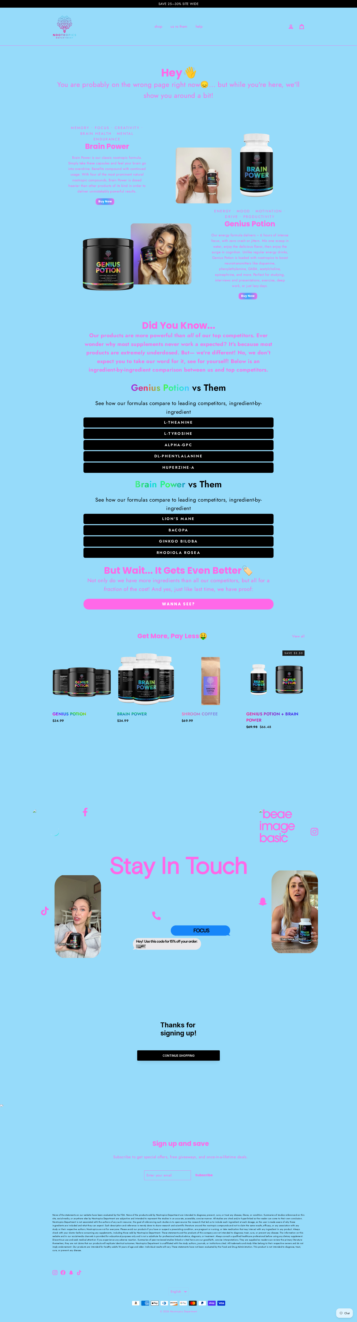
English (176, 1291)
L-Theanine (178, 422)
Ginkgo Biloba (178, 541)
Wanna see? (178, 604)
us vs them (178, 26)
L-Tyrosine (178, 433)
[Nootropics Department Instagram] (314, 831)
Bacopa (178, 530)
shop (158, 26)
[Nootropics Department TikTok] (44, 912)
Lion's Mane (178, 518)
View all (298, 636)
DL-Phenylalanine (178, 456)
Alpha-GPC (178, 445)
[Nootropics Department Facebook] (85, 811)
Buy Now (105, 201)
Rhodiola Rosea (178, 552)
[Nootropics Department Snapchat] (262, 902)
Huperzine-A (178, 467)
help (199, 26)
